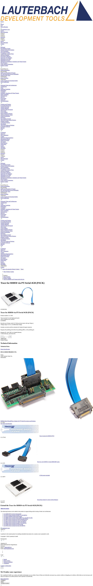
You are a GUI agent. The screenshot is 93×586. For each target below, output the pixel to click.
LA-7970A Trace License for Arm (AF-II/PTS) (14, 525)
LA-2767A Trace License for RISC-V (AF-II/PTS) (15, 515)
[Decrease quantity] (2, 337)
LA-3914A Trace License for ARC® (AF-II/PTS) (14, 523)
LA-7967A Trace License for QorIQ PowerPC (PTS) (15, 519)
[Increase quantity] (10, 337)
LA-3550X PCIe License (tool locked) (12, 514)
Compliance (6, 563)
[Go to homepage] (46, 20)
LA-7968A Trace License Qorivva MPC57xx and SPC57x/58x (18, 517)
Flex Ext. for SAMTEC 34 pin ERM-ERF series (48, 461)
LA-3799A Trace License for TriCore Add (13, 524)
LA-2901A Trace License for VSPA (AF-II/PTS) (14, 521)
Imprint (5, 559)
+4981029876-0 (7, 547)
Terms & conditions (7, 562)
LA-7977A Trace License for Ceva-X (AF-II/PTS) (15, 520)
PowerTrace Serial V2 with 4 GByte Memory (47, 499)
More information (5, 578)
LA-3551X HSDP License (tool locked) (12, 516)
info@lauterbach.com (9, 548)
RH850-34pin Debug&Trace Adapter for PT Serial (12, 421)
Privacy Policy (6, 560)
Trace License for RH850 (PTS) (46, 436)
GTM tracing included (44, 475)
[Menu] (1, 23)
